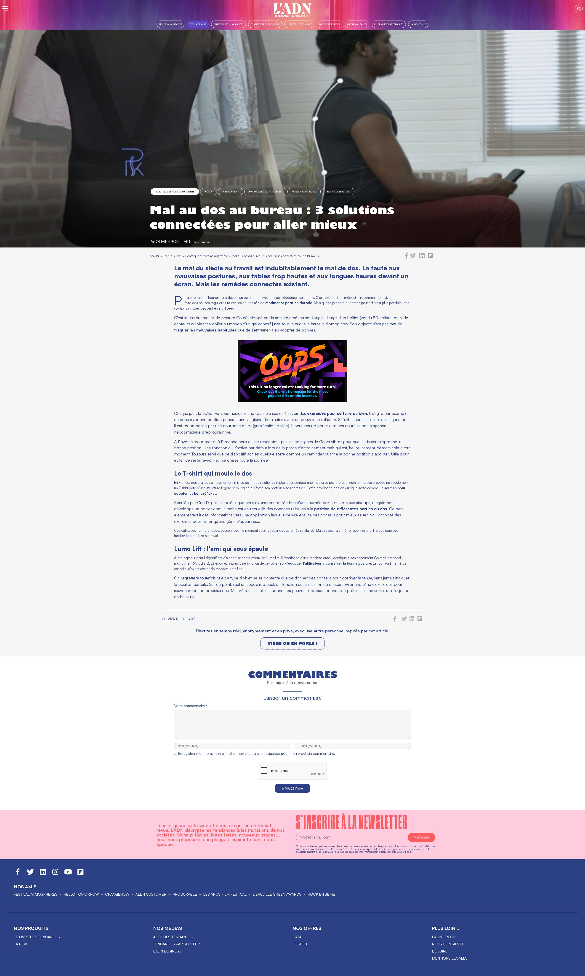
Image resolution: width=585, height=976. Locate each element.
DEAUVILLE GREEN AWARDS (277, 894)
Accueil (155, 256)
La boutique (418, 24)
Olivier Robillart (173, 241)
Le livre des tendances (37, 937)
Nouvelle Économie (299, 24)
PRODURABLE (185, 894)
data (296, 937)
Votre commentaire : (190, 705)
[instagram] (55, 874)
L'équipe (439, 951)
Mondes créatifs (329, 24)
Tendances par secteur (176, 944)
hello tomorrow (81, 894)
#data (208, 191)
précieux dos (217, 590)
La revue (22, 944)
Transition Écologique (265, 24)
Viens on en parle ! (292, 643)
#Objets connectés (304, 191)
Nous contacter (448, 944)
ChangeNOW (117, 894)
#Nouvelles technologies (265, 191)
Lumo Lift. (273, 558)
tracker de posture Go (221, 317)
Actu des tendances (173, 937)
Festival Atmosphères (35, 894)
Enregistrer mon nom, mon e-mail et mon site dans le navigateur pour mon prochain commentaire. (256, 753)
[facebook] (406, 257)
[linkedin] (422, 257)
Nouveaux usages (170, 24)
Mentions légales (450, 958)
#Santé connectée (338, 191)
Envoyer (292, 788)
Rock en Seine (321, 894)
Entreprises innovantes (228, 24)
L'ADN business (167, 951)
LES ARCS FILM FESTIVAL (225, 894)
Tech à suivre (197, 24)
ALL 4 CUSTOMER (151, 894)
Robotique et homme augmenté (174, 191)
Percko (367, 482)
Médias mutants (357, 24)
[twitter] (413, 257)
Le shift (300, 944)
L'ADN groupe (445, 937)
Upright (317, 317)
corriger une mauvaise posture (317, 482)
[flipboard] (430, 257)
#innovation (230, 191)
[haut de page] (577, 970)
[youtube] (68, 874)
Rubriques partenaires (388, 24)
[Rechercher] (579, 8)
